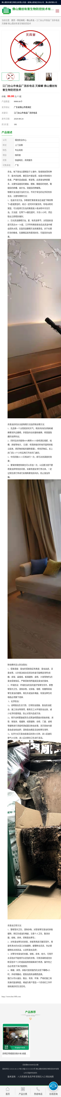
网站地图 (50, 1077)
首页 (13, 20)
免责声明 (31, 1077)
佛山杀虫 (30, 20)
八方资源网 (22, 1077)
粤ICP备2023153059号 (27, 1069)
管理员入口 (40, 1077)
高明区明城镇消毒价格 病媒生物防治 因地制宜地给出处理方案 (28, 1053)
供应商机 (21, 20)
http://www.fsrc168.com (11, 996)
